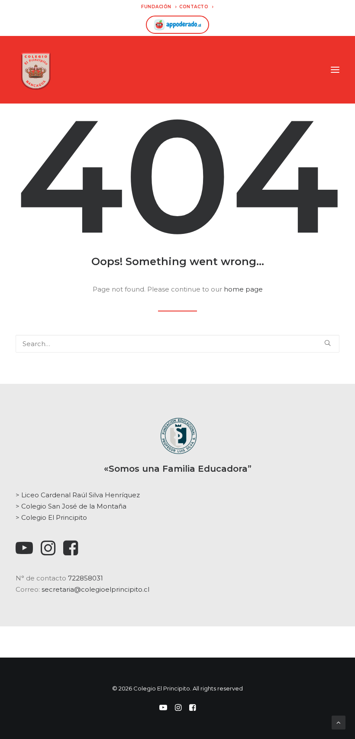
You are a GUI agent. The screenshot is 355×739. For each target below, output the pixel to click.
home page (243, 289)
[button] (335, 70)
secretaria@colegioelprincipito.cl (95, 589)
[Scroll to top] (338, 722)
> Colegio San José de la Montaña (71, 506)
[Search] (177, 344)
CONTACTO (193, 7)
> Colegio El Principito (51, 517)
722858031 (85, 578)
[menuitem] (159, 6)
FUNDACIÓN (156, 7)
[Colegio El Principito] (36, 70)
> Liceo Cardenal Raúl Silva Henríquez (78, 495)
